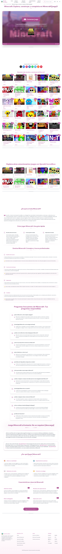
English (56, 535)
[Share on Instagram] (26, 67)
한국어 (49, 541)
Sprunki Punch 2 (22, 443)
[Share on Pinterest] (41, 67)
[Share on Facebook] (24, 67)
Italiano (56, 541)
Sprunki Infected (39, 1)
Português (50, 543)
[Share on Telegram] (35, 67)
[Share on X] (21, 67)
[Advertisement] (31, 54)
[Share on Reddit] (38, 67)
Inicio (12, 0)
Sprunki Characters (20, 537)
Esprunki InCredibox (23, 1)
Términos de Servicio (36, 539)
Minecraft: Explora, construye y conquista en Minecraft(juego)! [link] (22, 4)
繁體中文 (49, 539)
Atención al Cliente (36, 535)
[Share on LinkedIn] (29, 67)
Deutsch (49, 537)
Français (56, 543)
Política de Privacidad (36, 537)
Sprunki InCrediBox (16, 1)
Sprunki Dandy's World (32, 1)
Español (49, 535)
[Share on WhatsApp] (32, 67)
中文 (55, 537)
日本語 (56, 539)
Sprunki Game (9, 4)
